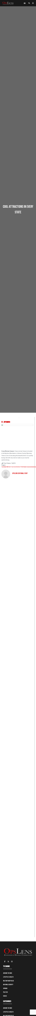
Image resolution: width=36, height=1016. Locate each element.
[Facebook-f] (4, 961)
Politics (5, 992)
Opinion (5, 988)
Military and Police (8, 981)
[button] (24, 3)
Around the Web (7, 973)
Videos (5, 996)
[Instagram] (11, 961)
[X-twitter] (8, 961)
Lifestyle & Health (8, 977)
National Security (8, 985)
